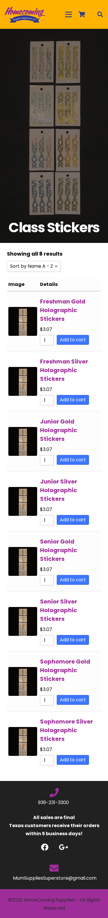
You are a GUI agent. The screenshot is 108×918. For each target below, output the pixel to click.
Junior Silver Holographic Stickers (58, 490)
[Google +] (63, 847)
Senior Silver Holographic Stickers (58, 610)
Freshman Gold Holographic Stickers (62, 310)
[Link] (25, 14)
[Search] (100, 14)
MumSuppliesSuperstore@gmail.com (54, 878)
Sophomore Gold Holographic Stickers (65, 670)
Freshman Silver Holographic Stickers (64, 370)
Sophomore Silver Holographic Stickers (66, 730)
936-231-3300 (54, 802)
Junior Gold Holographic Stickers (58, 430)
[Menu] (68, 14)
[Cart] (81, 14)
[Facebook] (44, 847)
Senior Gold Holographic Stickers (58, 550)
